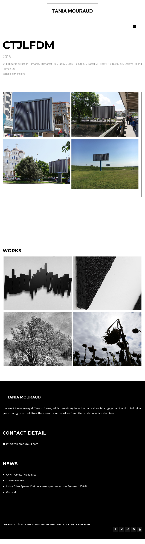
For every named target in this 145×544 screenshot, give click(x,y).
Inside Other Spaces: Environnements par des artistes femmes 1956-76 (47, 486)
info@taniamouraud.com (22, 444)
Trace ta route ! (15, 480)
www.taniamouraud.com (44, 524)
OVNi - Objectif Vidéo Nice (21, 474)
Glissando (11, 492)
